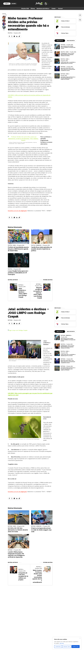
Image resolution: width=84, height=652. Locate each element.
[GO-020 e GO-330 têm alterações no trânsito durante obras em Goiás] (18, 517)
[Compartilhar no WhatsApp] (14, 36)
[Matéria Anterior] (13, 287)
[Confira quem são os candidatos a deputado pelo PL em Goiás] (57, 61)
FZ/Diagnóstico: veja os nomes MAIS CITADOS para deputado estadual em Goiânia (67, 54)
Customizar (58, 646)
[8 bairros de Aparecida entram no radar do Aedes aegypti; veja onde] (41, 517)
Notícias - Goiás (65, 74)
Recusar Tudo (67, 646)
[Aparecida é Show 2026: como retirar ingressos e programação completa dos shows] (57, 361)
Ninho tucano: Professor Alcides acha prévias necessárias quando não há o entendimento (37, 576)
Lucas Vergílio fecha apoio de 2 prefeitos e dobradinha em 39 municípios (18, 273)
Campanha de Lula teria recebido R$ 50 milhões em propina (23, 576)
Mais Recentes (71, 40)
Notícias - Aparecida (36, 526)
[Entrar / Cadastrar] (80, 15)
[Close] (80, 638)
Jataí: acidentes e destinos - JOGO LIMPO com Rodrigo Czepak (22, 293)
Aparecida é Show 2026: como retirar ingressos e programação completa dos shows (68, 69)
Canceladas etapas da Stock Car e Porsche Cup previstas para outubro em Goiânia (68, 78)
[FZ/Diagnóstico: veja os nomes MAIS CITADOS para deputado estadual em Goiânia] (57, 346)
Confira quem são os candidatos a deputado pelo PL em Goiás (68, 63)
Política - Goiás (12, 245)
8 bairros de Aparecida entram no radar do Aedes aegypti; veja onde (41, 530)
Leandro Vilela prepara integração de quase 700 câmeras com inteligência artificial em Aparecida (16, 554)
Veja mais (62, 643)
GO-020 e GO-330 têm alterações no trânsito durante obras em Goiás (18, 530)
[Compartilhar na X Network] (12, 36)
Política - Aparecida (36, 245)
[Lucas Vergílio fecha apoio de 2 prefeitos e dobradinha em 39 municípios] (18, 260)
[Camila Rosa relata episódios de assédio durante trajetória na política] (41, 236)
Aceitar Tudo (75, 646)
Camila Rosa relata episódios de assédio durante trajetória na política (41, 249)
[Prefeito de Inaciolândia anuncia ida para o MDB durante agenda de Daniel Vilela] (18, 236)
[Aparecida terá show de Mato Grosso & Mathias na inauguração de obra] (57, 46)
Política (10, 33)
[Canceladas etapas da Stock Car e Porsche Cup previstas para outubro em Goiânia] (57, 75)
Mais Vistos (60, 40)
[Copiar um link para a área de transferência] (19, 36)
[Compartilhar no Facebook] (9, 36)
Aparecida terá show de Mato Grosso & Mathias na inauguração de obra (68, 47)
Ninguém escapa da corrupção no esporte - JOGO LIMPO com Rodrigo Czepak (37, 293)
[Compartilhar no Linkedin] (17, 36)
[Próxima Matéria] (46, 287)
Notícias (20, 285)
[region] (66, 643)
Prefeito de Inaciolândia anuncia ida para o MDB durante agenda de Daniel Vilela (18, 249)
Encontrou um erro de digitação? (17, 210)
